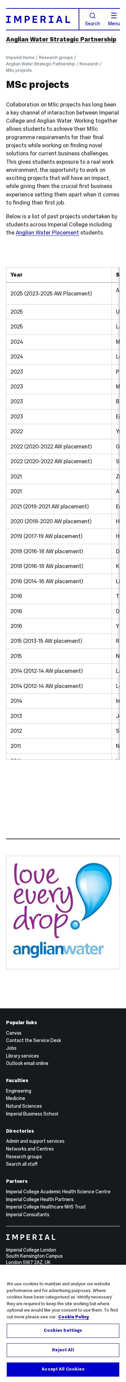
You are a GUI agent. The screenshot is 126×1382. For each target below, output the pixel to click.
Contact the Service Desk (33, 1040)
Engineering (18, 1091)
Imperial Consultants (27, 1215)
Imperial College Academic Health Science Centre (58, 1192)
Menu (114, 23)
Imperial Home (20, 57)
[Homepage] (42, 19)
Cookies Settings (63, 1330)
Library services (22, 1056)
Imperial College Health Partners (40, 1199)
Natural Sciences (24, 1106)
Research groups (56, 57)
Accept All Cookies (63, 1369)
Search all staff (22, 1164)
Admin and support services (35, 1141)
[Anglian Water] (62, 910)
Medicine (15, 1098)
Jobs (11, 1048)
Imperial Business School (32, 1114)
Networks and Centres (30, 1149)
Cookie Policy (73, 1317)
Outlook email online (27, 1063)
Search (92, 23)
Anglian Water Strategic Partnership (61, 39)
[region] (63, 1323)
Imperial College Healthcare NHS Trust (46, 1207)
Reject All (63, 1350)
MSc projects (19, 70)
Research (89, 63)
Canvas (14, 1033)
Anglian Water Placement (47, 232)
